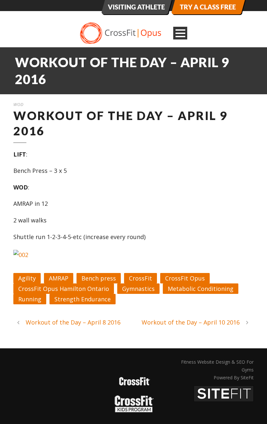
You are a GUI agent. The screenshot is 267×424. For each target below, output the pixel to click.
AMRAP (58, 278)
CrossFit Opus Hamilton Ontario (63, 289)
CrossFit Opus (185, 278)
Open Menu (180, 33)
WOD (18, 104)
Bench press (98, 278)
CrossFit (140, 278)
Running (29, 299)
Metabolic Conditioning (200, 289)
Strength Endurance (82, 299)
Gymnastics (138, 289)
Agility (27, 278)
